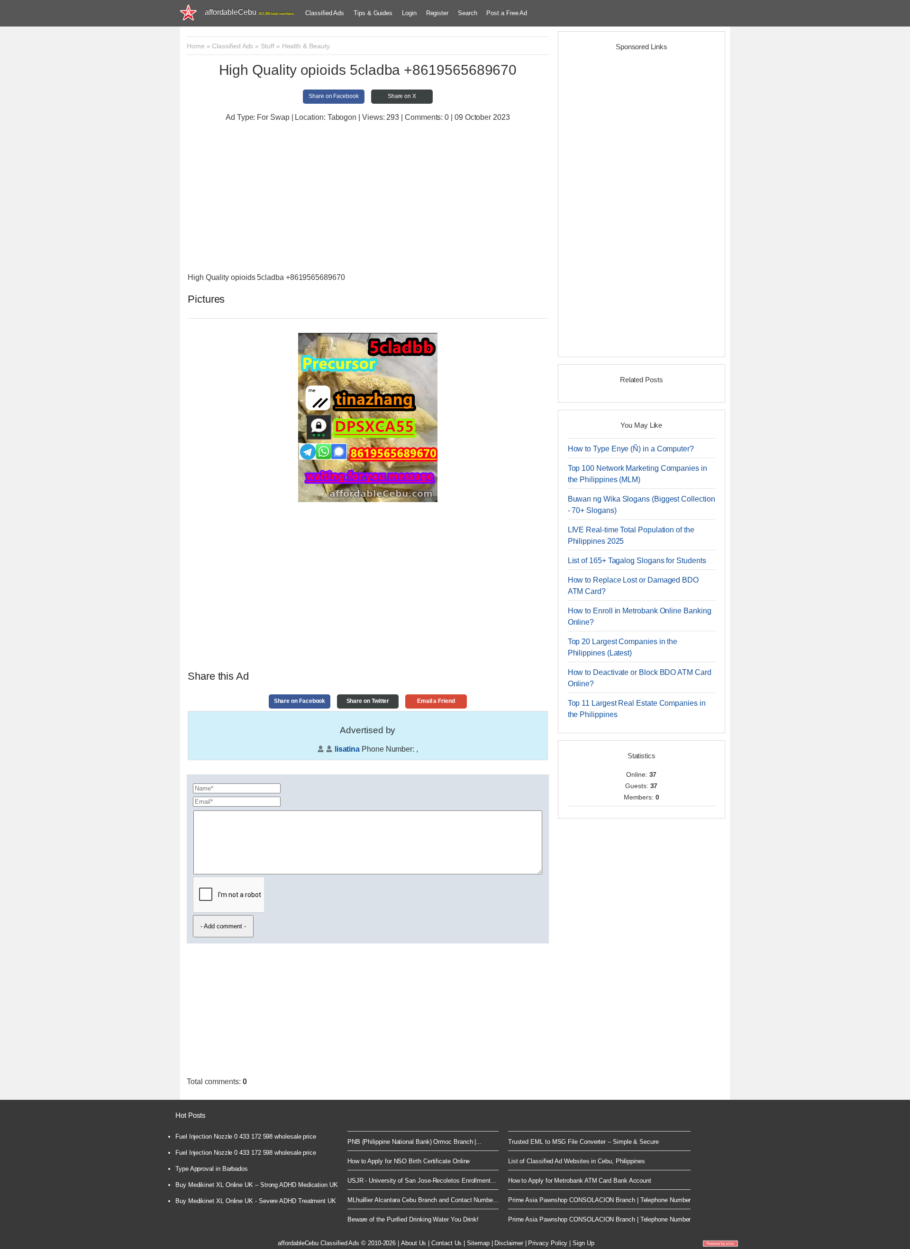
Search (467, 13)
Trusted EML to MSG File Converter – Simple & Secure (583, 1141)
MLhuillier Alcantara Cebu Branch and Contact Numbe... (423, 1200)
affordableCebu (249, 12)
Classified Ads (324, 13)
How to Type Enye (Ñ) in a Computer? (631, 449)
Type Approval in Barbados (211, 1168)
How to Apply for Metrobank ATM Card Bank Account (579, 1180)
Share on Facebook (334, 96)
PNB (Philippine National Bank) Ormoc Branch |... (414, 1141)
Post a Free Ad (506, 13)
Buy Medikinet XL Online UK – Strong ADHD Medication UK (256, 1184)
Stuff (267, 46)
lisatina (347, 749)
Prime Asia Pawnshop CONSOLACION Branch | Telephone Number (599, 1200)
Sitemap (478, 1243)
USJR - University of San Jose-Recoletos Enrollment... (421, 1180)
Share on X (402, 96)
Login (409, 13)
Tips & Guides (373, 13)
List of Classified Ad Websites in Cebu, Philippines (576, 1161)
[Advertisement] (368, 198)
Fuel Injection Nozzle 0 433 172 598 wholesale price (245, 1136)
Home (196, 46)
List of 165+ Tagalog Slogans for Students (637, 561)
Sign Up (583, 1243)
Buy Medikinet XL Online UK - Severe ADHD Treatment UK (255, 1200)
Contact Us (446, 1243)
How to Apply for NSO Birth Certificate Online (408, 1161)
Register (437, 13)
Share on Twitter (368, 701)
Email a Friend (436, 701)
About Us (413, 1243)
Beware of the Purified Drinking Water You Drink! (413, 1219)
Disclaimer (508, 1243)
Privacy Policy (547, 1243)
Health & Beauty (306, 46)
